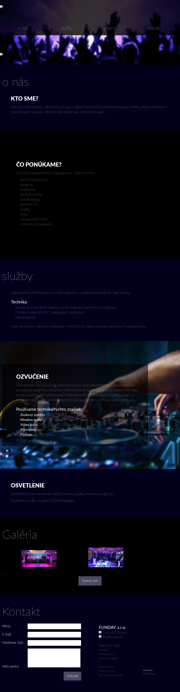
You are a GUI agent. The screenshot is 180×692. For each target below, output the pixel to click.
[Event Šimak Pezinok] (72, 569)
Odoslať (72, 676)
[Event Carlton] (39, 569)
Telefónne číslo (12, 643)
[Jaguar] (5, 569)
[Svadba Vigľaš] (13, 569)
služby (66, 28)
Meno (6, 626)
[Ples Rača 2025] (80, 569)
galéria (110, 28)
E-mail (6, 634)
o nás (23, 28)
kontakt (153, 28)
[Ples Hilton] (64, 569)
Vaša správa (10, 666)
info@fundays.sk (113, 637)
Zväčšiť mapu (148, 670)
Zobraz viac (90, 581)
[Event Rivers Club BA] (106, 569)
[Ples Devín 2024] (131, 569)
